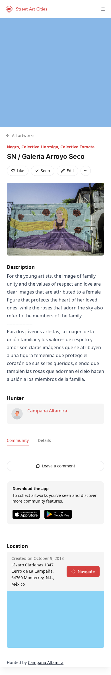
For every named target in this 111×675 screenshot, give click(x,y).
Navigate (86, 571)
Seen (45, 170)
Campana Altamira (47, 411)
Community (18, 440)
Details (44, 440)
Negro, (14, 146)
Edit (70, 170)
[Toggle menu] (103, 9)
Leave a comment (58, 466)
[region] (55, 72)
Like (20, 170)
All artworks (23, 135)
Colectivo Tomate (77, 146)
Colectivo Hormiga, (40, 146)
